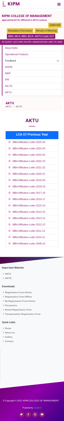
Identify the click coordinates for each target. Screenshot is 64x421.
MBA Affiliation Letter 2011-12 (29, 231)
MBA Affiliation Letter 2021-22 (29, 167)
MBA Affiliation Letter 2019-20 (29, 180)
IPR (7, 79)
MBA (11, 36)
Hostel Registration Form (18, 310)
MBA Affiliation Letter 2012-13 (29, 224)
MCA (17, 36)
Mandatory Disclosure (20, 30)
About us (10, 332)
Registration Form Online (18, 292)
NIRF (8, 73)
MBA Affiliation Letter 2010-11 (29, 237)
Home (8, 328)
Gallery (8, 337)
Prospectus (11, 305)
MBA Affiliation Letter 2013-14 (29, 218)
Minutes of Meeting (46, 30)
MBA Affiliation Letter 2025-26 (29, 142)
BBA (24, 36)
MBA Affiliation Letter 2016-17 (29, 199)
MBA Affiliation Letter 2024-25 (29, 148)
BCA (30, 36)
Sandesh (38, 408)
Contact (9, 341)
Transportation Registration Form (22, 314)
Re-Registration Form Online (20, 301)
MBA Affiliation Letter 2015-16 (29, 205)
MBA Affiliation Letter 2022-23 (29, 161)
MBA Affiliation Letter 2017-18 (29, 193)
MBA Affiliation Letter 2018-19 (29, 186)
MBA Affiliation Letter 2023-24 (29, 155)
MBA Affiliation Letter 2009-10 (29, 243)
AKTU (8, 92)
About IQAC (11, 48)
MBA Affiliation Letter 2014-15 (29, 212)
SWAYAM (55, 25)
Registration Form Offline (18, 297)
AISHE (9, 67)
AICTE (8, 86)
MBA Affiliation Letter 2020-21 (29, 174)
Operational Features (16, 54)
